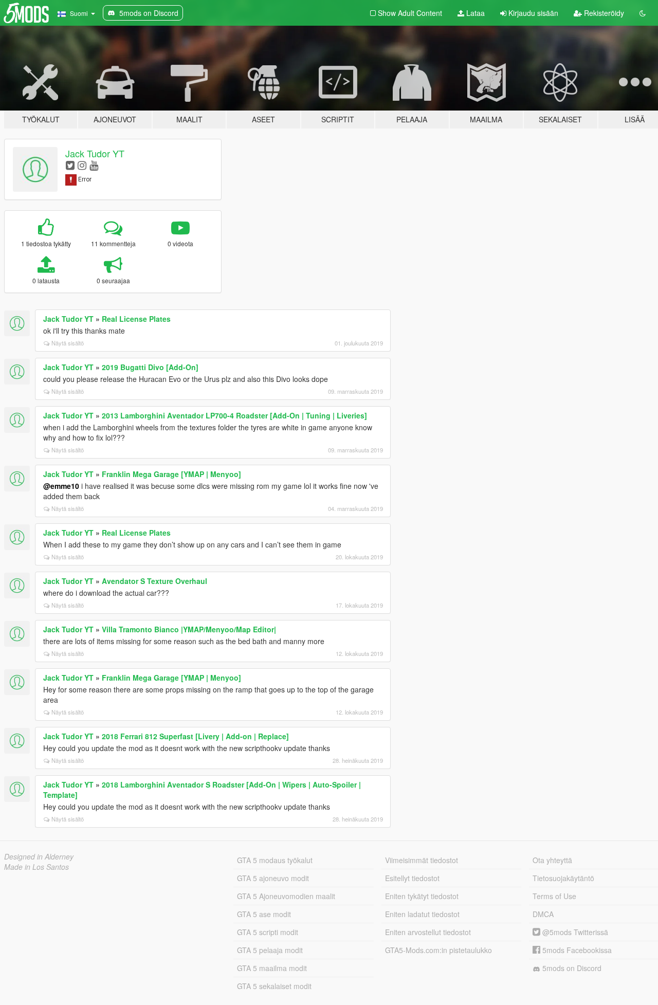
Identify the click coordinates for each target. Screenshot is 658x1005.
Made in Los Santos (36, 867)
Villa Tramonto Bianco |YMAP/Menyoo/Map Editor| (189, 629)
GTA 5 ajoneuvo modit (273, 878)
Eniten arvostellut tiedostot (428, 932)
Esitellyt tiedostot (412, 878)
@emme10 (61, 486)
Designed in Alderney (39, 856)
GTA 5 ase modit (264, 914)
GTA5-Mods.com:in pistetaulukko (438, 950)
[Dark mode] (642, 13)
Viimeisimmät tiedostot (421, 860)
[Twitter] (70, 164)
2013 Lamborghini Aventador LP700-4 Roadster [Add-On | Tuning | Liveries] (234, 415)
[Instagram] (82, 164)
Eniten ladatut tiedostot (422, 914)
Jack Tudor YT (94, 153)
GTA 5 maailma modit (272, 968)
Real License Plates (136, 319)
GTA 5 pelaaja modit (270, 950)
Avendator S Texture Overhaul (154, 581)
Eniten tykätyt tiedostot (422, 896)
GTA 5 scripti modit (267, 932)
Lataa (474, 13)
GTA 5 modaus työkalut (275, 860)
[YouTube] (94, 164)
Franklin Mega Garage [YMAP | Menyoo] (171, 474)
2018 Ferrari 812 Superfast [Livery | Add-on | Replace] (195, 736)
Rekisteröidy (603, 13)
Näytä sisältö (67, 343)
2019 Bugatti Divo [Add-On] (150, 367)
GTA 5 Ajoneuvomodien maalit (286, 896)
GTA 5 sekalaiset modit (274, 986)
